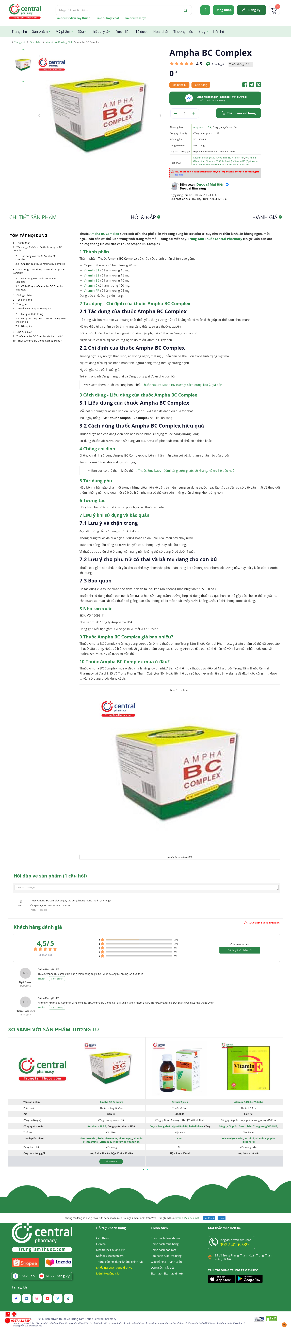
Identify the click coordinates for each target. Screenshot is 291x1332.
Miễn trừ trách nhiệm (110, 1256)
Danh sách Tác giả (162, 1267)
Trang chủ (19, 31)
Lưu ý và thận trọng (32, 314)
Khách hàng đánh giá (37, 927)
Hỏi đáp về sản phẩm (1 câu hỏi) (50, 875)
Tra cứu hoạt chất (107, 18)
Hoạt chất (160, 31)
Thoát (221, 1218)
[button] (143, 1169)
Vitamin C (90, 285)
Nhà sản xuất (24, 331)
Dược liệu (123, 31)
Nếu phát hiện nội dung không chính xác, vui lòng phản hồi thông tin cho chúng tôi (217, 173)
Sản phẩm (40, 31)
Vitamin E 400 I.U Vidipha (248, 1102)
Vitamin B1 (91, 270)
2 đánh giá (218, 64)
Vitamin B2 (91, 275)
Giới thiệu (102, 1238)
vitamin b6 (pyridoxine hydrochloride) (110, 1143)
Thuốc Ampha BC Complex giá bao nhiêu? (40, 336)
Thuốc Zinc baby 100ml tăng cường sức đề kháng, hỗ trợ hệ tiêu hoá (186, 471)
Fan (27, 1275)
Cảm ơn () (57, 978)
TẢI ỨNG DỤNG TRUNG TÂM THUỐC (233, 1270)
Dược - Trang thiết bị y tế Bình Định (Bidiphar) (176, 1126)
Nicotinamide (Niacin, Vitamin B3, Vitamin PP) (218, 157)
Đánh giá (267, 217)
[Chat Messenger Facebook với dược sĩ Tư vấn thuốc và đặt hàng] (189, 102)
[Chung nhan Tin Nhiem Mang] (259, 1319)
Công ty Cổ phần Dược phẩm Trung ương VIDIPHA (248, 1126)
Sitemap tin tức (173, 1273)
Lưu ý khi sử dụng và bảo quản (34, 308)
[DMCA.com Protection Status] (271, 1319)
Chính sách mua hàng (165, 1244)
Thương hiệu (183, 31)
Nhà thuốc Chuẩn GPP (110, 1250)
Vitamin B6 (91, 280)
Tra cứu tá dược (135, 18)
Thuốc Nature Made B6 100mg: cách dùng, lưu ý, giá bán (182, 385)
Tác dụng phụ (24, 299)
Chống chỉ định (25, 295)
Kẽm (179, 1138)
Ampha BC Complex (104, 234)
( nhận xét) (46, 954)
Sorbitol (249, 1138)
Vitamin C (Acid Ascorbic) (225, 164)
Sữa (81, 31)
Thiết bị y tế (100, 31)
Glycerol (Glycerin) (232, 1138)
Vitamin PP (91, 290)
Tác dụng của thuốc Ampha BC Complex (35, 257)
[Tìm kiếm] (185, 10)
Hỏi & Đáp (145, 217)
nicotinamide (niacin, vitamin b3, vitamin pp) (106, 1138)
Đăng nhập (224, 10)
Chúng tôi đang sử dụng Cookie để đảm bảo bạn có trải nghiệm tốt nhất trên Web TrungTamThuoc (132, 1218)
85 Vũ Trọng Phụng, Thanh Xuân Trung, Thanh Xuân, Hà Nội (244, 1257)
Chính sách (159, 1228)
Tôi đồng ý (209, 1218)
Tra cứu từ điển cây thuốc (72, 18)
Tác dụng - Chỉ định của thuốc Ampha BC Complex (37, 248)
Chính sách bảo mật (187, 1218)
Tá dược (142, 31)
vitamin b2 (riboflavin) (113, 1141)
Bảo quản (26, 326)
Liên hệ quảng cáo (108, 1273)
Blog (201, 31)
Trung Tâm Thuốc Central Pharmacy (215, 239)
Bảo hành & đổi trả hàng (166, 1256)
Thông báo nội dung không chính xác (119, 1262)
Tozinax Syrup (180, 1102)
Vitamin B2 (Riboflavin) (219, 161)
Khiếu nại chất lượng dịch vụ (114, 1267)
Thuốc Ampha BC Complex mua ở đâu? (39, 340)
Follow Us (19, 1288)
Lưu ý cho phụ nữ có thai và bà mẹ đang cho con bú (40, 320)
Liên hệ (218, 31)
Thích (32, 909)
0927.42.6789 (234, 1244)
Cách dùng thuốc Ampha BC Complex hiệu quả (39, 288)
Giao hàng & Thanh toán (166, 1262)
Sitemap (156, 1273)
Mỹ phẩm (63, 31)
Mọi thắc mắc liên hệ (224, 1228)
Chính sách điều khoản (165, 1238)
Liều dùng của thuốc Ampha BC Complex (36, 280)
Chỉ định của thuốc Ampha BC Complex (43, 263)
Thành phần (23, 242)
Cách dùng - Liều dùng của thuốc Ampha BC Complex (39, 271)
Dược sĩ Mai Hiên (210, 184)
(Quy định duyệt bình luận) (264, 922)
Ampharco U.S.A (202, 127)
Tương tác (22, 304)
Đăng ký (254, 10)
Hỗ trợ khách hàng (111, 1228)
